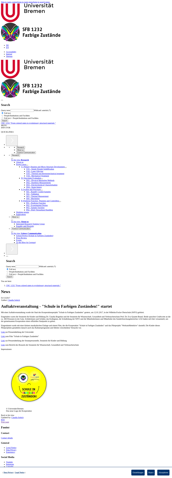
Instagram (10, 464)
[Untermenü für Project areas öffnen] (27, 165)
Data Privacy (11, 450)
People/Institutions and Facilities (17, 116)
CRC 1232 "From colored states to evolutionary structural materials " (28, 123)
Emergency (10, 452)
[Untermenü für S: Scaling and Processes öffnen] (42, 190)
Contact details (7, 438)
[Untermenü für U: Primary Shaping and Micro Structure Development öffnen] (66, 167)
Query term (6, 110)
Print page (5, 422)
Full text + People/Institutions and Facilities (21, 118)
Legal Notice (11, 448)
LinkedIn (9, 467)
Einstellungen (138, 472)
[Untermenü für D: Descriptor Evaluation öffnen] (42, 178)
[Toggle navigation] (2, 100)
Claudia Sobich (14, 300)
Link (3, 332)
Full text (7, 113)
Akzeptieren (163, 472)
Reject (150, 472)
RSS (3, 420)
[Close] (12, 158)
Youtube (9, 462)
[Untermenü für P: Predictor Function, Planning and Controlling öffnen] (60, 201)
